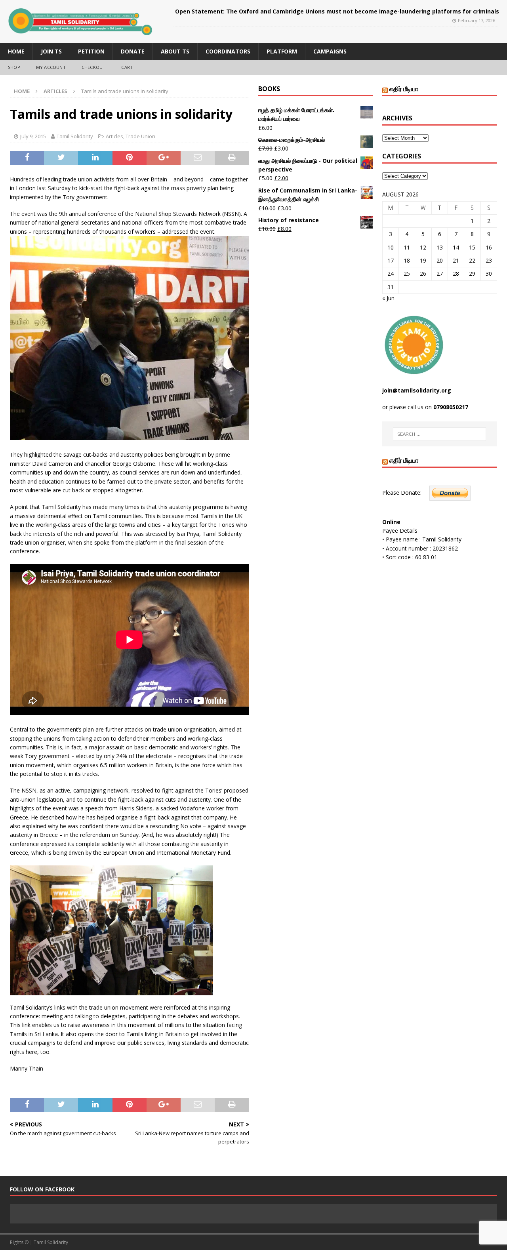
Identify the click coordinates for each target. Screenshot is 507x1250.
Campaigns (330, 51)
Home (16, 51)
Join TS (51, 51)
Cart (127, 67)
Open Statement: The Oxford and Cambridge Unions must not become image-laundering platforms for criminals (337, 11)
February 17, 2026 (476, 20)
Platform (282, 51)
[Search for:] (439, 434)
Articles (114, 136)
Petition (91, 51)
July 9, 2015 (33, 136)
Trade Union (140, 136)
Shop (14, 67)
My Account (51, 67)
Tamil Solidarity (75, 136)
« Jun (388, 298)
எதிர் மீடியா (403, 88)
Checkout (94, 67)
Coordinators (228, 51)
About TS (175, 51)
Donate (133, 51)
